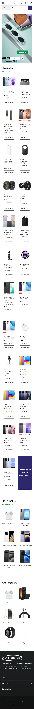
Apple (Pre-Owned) (9, 524)
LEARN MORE (23, 52)
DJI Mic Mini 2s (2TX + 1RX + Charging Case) (25, 92)
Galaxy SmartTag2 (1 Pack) (23, 161)
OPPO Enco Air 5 (23, 337)
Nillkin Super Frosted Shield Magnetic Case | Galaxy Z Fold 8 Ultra (9, 300)
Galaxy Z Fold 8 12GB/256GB (8, 231)
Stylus (25, 643)
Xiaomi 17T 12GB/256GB (8, 439)
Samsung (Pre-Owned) (25, 524)
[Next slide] (18, 58)
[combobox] (21, 7)
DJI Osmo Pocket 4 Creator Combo (9, 265)
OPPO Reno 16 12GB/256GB (25, 298)
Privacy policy (23, 701)
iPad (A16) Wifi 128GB (23, 371)
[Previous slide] (11, 58)
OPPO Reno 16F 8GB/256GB (9, 337)
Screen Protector (9, 623)
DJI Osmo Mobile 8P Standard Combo (7, 372)
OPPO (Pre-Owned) (9, 545)
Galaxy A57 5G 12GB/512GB (9, 473)
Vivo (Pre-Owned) (25, 566)
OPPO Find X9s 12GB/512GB (25, 125)
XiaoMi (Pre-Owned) (25, 545)
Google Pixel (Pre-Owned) (9, 566)
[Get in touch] (26, 3)
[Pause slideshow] (22, 58)
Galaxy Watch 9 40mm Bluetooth (24, 196)
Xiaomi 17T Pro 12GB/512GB (24, 405)
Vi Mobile (19, 705)
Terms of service (12, 701)
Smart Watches (9, 643)
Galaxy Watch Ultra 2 (8, 195)
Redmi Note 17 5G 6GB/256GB (9, 92)
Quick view (9, 102)
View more (6, 504)
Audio (9, 603)
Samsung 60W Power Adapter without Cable (25, 232)
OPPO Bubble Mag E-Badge (24, 265)
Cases (25, 603)
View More (6, 71)
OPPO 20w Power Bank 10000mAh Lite (9, 161)
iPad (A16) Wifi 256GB (7, 405)
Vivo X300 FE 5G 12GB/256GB (25, 439)
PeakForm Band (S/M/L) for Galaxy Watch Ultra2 (8, 127)
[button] (3, 3)
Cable (25, 623)
